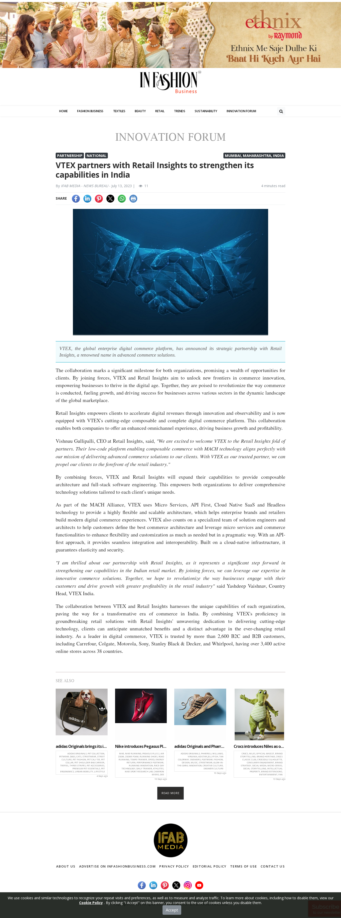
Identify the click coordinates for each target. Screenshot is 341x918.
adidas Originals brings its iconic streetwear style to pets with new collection (82, 746)
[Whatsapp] (122, 198)
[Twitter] (110, 198)
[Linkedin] (87, 198)
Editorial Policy (210, 866)
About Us (65, 866)
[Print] (133, 198)
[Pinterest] (99, 198)
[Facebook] (76, 198)
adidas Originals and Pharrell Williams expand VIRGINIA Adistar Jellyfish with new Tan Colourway (200, 746)
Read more (171, 793)
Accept (172, 910)
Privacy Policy (174, 866)
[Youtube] (199, 885)
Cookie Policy (91, 902)
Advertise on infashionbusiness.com (117, 866)
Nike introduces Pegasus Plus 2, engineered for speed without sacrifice (141, 746)
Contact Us (273, 866)
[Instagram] (188, 885)
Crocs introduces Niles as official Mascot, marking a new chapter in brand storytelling (260, 746)
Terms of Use (243, 866)
